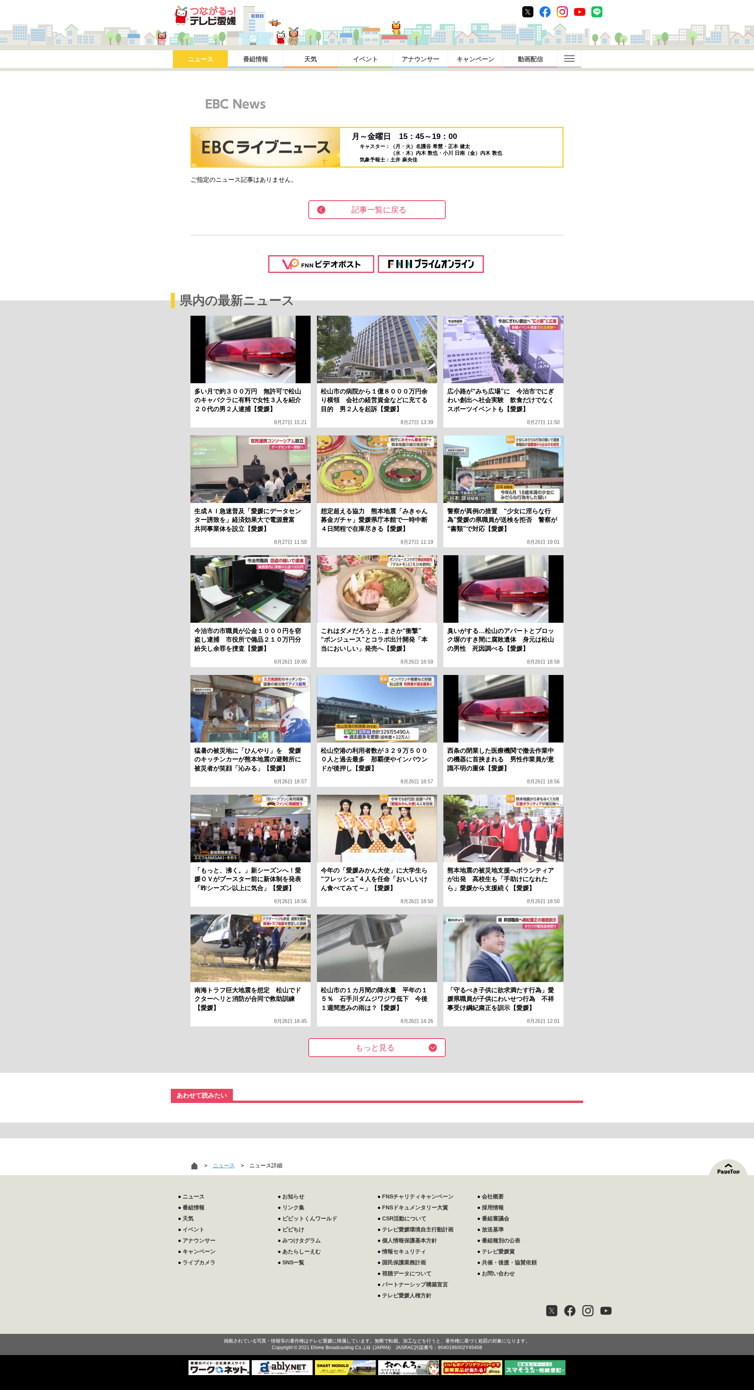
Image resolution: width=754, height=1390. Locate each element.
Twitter (528, 12)
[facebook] (570, 1311)
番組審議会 (495, 1218)
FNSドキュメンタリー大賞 (415, 1207)
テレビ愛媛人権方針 (407, 1295)
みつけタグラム (301, 1240)
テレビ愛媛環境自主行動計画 (418, 1229)
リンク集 (293, 1207)
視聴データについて (407, 1273)
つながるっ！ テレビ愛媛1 (205, 15)
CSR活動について (404, 1218)
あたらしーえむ (301, 1251)
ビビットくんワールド (309, 1218)
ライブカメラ (199, 1262)
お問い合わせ (498, 1273)
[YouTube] (606, 1311)
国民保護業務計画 (404, 1262)
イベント (365, 59)
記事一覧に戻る (378, 209)
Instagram (562, 12)
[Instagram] (588, 1311)
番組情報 (255, 59)
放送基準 (493, 1229)
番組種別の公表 (501, 1240)
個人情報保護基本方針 (409, 1240)
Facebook (545, 12)
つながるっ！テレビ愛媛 (377, 1327)
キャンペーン (475, 59)
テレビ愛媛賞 (498, 1251)
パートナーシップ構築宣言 (415, 1284)
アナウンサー (420, 59)
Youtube (580, 12)
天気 (310, 59)
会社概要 (493, 1196)
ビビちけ (293, 1229)
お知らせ (293, 1196)
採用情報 (493, 1207)
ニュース (200, 59)
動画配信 (530, 59)
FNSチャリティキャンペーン (418, 1196)
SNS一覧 (293, 1262)
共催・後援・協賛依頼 (509, 1262)
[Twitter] (552, 1311)
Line (597, 12)
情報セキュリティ (404, 1251)
